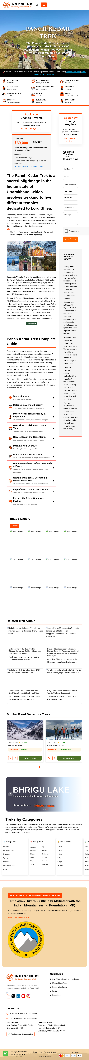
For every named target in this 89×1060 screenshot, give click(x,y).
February (33, 850)
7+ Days (60, 865)
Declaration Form (59, 987)
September (45, 854)
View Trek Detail (30, 758)
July (43, 847)
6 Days (60, 862)
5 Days (60, 858)
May (31, 861)
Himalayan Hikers (15, 1054)
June (32, 864)
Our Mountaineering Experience (65, 979)
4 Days (60, 854)
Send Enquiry (70, 239)
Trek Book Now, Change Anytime (20, 1034)
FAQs (54, 991)
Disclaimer (56, 995)
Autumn (6, 846)
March (32, 854)
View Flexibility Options (31, 129)
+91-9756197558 (16, 1014)
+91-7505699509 (30, 1014)
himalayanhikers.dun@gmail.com (23, 1018)
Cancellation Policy (37, 166)
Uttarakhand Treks (9, 865)
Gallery (14, 526)
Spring (5, 858)
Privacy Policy (38, 1052)
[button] (39, 767)
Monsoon (6, 854)
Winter (5, 869)
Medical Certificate (59, 983)
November (45, 861)
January (33, 847)
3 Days (60, 850)
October (44, 857)
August (44, 850)
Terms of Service (50, 1052)
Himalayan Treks (8, 850)
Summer (6, 862)
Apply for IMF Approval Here (18, 917)
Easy (86, 846)
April (32, 857)
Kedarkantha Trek (73, 72)
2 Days (60, 846)
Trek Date (67, 192)
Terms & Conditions (21, 166)
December (45, 864)
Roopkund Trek (49, 74)
